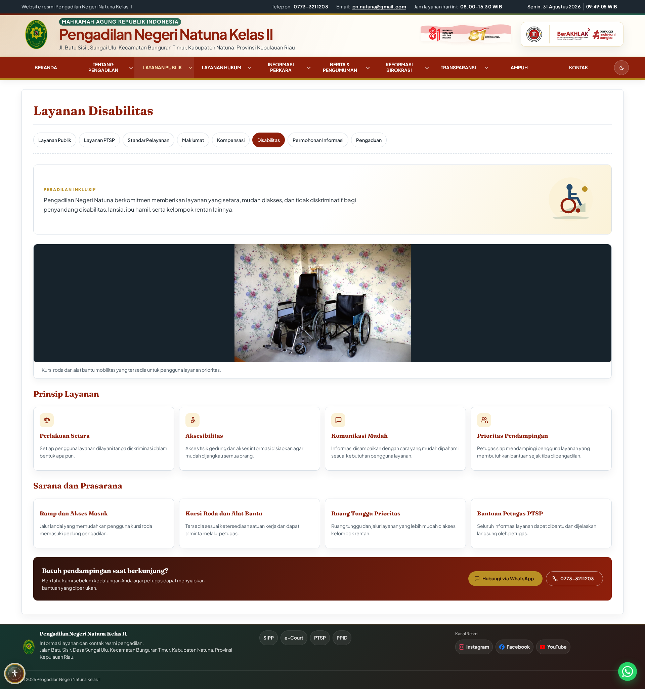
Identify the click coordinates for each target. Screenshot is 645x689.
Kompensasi (231, 140)
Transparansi (458, 67)
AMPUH (519, 67)
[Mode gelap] (621, 67)
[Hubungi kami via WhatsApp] (627, 671)
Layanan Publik (162, 67)
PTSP (320, 637)
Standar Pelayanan (148, 140)
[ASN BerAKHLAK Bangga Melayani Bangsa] (584, 34)
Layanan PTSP (99, 140)
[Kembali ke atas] (629, 654)
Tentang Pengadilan (103, 67)
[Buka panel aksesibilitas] (14, 673)
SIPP (268, 637)
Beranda (46, 67)
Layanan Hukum (221, 67)
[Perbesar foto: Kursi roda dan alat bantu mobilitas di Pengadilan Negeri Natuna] (322, 303)
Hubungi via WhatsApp (508, 578)
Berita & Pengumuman (340, 67)
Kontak (578, 67)
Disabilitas (268, 140)
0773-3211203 (577, 578)
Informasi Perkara (281, 67)
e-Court (294, 637)
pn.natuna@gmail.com (379, 6)
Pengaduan (369, 140)
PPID (342, 637)
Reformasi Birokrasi (399, 67)
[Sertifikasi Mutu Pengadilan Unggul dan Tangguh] (534, 34)
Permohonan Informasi (318, 140)
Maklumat (193, 140)
